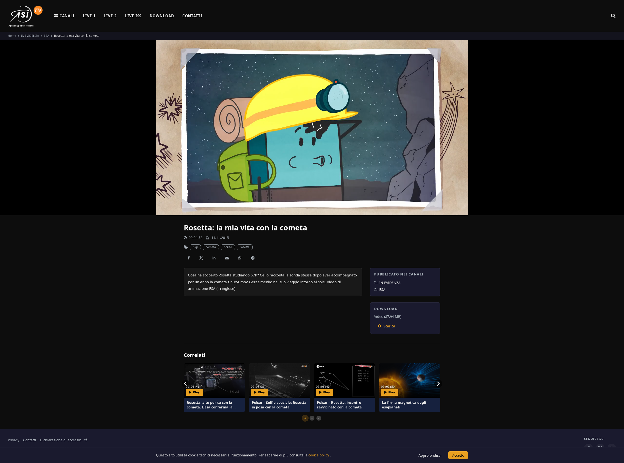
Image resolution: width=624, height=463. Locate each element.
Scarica (389, 326)
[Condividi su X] (201, 258)
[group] (214, 387)
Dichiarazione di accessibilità (64, 440)
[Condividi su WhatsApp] (239, 258)
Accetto (458, 455)
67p (195, 247)
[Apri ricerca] (613, 16)
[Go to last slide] (186, 383)
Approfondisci (430, 455)
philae (228, 247)
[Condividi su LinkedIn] (214, 258)
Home (12, 36)
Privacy (13, 440)
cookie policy (319, 455)
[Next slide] (438, 383)
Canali (67, 15)
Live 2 (110, 15)
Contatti (192, 15)
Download (162, 15)
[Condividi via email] (227, 258)
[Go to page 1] (305, 418)
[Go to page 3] (318, 418)
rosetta (245, 247)
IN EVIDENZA (30, 36)
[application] (312, 127)
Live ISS (133, 15)
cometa (211, 247)
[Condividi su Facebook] (189, 258)
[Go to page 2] (312, 418)
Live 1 (89, 15)
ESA (46, 36)
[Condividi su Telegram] (252, 258)
